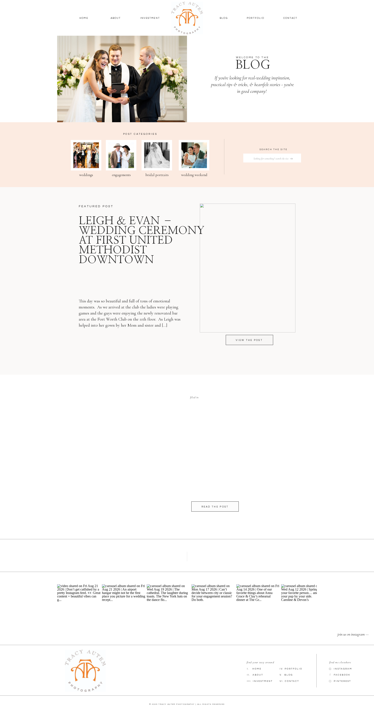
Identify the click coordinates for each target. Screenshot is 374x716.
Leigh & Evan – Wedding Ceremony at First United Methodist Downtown (141, 240)
